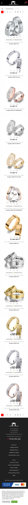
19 (15, 12)
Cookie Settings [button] (6, 501)
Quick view (17, 37)
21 (20, 12)
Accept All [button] (14, 501)
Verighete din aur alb (18, 42)
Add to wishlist (10, 37)
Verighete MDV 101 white (14, 77)
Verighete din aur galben (18, 175)
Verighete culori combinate (18, 108)
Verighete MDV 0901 (14, 43)
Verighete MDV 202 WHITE (14, 143)
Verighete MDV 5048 (14, 409)
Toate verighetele (9, 42)
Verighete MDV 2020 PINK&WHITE (14, 210)
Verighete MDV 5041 (14, 276)
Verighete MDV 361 (14, 243)
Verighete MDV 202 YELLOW (14, 177)
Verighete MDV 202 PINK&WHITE (14, 110)
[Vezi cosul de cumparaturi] (25, 3)
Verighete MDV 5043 (14, 343)
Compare (14, 37)
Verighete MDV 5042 (14, 310)
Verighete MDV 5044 (14, 376)
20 (17, 12)
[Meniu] (1, 3)
